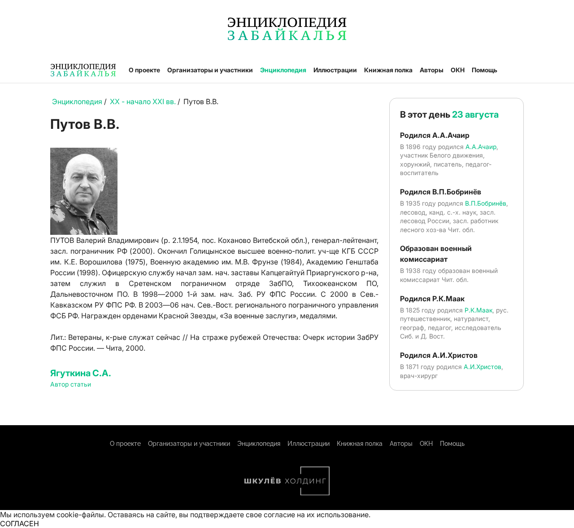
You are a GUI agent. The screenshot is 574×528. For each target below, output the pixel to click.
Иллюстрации (335, 70)
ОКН (458, 70)
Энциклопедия (283, 70)
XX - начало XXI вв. (143, 101)
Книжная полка (388, 70)
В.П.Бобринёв (485, 203)
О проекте (144, 70)
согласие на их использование (316, 514)
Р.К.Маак (478, 310)
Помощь (484, 70)
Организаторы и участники (210, 70)
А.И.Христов (482, 366)
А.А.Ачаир (480, 146)
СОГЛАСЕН (19, 523)
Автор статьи (70, 384)
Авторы (432, 70)
